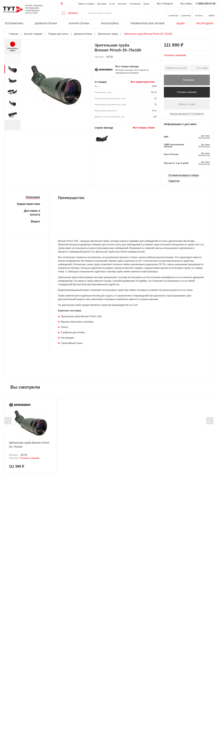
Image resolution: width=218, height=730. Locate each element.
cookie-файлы (40, 712)
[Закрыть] (53, 713)
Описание (33, 197)
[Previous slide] (8, 420)
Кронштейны (110, 23)
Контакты (122, 4)
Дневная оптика (46, 23)
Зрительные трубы (108, 34)
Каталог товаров (33, 34)
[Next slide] (12, 125)
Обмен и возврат (86, 4)
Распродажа (205, 23)
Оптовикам (135, 4)
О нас (112, 4)
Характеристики (28, 204)
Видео (35, 221)
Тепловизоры (13, 23)
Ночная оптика (79, 23)
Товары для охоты (58, 34)
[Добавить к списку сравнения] (147, 57)
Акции (146, 4)
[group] (12, 69)
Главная (13, 34)
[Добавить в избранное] (154, 57)
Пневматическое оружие (147, 23)
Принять (42, 725)
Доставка (102, 4)
